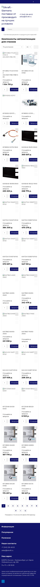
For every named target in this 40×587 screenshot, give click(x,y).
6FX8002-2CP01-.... (28, 113)
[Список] (37, 47)
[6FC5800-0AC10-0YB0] (29, 473)
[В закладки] (16, 57)
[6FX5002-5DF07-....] (10, 103)
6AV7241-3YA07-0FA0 (10, 257)
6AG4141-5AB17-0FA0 (29, 370)
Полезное (6, 538)
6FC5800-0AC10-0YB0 (28, 485)
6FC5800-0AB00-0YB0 (28, 446)
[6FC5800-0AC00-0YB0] (10, 473)
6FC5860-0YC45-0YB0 (28, 72)
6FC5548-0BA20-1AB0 (28, 408)
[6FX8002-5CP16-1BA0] (10, 136)
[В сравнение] (16, 61)
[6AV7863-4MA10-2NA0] (10, 282)
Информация (8, 527)
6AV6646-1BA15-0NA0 (29, 147)
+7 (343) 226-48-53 (26, 14)
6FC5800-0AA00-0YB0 (9, 446)
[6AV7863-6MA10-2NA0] (10, 321)
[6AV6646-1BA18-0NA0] (10, 173)
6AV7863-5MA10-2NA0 (28, 294)
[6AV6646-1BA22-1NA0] (29, 173)
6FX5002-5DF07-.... (9, 113)
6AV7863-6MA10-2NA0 (9, 333)
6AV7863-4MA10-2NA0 (9, 294)
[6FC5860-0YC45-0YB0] (29, 60)
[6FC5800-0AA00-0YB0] (10, 434)
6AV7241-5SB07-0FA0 (29, 257)
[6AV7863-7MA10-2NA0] (29, 321)
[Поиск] (36, 29)
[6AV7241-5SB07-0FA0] (29, 246)
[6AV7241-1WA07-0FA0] (10, 209)
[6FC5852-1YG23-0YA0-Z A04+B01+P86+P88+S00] (10, 60)
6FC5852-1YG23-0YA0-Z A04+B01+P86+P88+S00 (10, 74)
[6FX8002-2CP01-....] (29, 103)
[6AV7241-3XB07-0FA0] (29, 209)
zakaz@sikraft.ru (25, 17)
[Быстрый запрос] (16, 53)
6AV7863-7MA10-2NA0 (28, 333)
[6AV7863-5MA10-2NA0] (29, 282)
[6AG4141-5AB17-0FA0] (29, 359)
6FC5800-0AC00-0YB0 (9, 485)
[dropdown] (3, 1)
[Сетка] (35, 47)
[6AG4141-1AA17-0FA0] (10, 359)
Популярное (7, 532)
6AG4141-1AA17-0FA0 (10, 370)
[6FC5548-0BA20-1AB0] (29, 396)
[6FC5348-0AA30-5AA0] (10, 396)
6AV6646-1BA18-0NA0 (10, 184)
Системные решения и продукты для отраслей (20, 34)
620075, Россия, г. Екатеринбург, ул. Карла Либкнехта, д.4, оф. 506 (17, 561)
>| (25, 511)
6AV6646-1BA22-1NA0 (29, 184)
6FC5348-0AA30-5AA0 (9, 408)
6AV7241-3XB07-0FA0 (29, 220)
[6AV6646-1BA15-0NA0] (29, 136)
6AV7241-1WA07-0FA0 (10, 220)
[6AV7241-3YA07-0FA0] (10, 246)
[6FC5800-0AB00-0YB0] (29, 434)
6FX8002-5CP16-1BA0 (10, 147)
